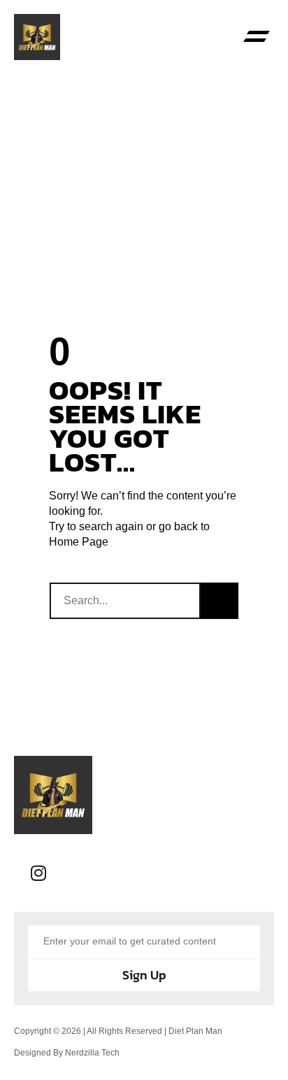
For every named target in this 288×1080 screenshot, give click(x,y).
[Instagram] (38, 873)
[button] (257, 37)
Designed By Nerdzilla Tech (67, 1053)
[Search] (219, 601)
